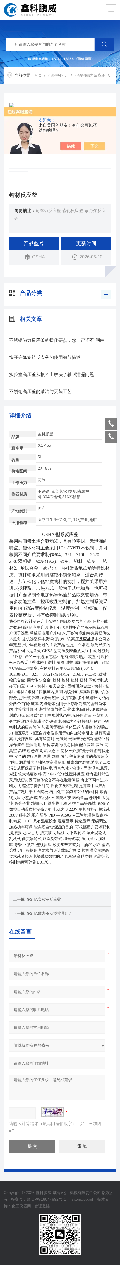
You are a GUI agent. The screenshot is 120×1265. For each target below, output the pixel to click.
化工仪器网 (21, 1206)
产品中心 (55, 75)
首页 (38, 75)
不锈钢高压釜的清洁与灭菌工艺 (40, 391)
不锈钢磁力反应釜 (89, 75)
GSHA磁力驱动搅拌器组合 (50, 913)
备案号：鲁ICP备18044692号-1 (39, 1199)
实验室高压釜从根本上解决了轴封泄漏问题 (51, 374)
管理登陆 (42, 1206)
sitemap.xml (82, 1199)
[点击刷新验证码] (52, 1112)
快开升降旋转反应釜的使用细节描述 (45, 357)
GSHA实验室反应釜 (44, 899)
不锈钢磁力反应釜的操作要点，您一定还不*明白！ (59, 340)
